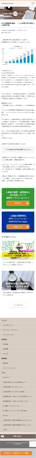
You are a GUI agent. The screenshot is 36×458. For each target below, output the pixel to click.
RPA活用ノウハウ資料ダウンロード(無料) (16, 453)
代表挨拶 (5, 344)
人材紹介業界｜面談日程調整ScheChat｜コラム (17, 425)
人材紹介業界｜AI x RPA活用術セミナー (15, 382)
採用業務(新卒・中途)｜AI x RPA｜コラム (15, 401)
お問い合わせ (17, 436)
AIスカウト (6, 377)
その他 (5, 429)
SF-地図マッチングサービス (11, 406)
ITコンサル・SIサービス (10, 330)
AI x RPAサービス (8, 325)
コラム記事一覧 (18, 305)
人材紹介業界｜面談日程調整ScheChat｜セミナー (17, 420)
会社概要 (5, 349)
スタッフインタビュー (9, 368)
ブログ (3, 372)
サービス (4, 320)
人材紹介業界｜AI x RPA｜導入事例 (13, 391)
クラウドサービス (8, 334)
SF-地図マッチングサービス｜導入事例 (14, 410)
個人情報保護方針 (18, 443)
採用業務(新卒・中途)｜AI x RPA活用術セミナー (17, 396)
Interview (5, 415)
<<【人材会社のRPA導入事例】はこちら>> (18, 149)
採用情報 (4, 358)
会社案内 (4, 339)
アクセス (5, 353)
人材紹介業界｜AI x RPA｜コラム (17, 30)
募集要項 (5, 363)
